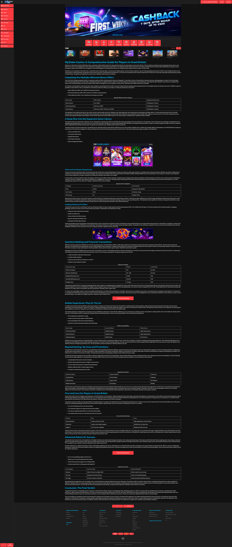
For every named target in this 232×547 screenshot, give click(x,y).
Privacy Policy (151, 512)
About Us (68, 512)
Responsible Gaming (153, 514)
